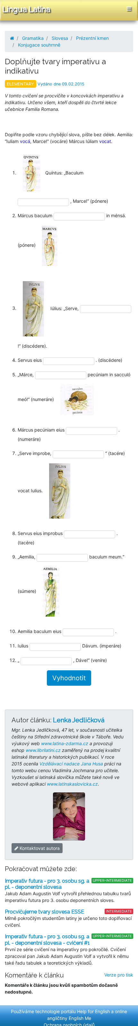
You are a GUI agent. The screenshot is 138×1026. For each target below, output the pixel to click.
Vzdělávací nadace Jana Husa (71, 763)
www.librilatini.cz (43, 750)
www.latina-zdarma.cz (64, 743)
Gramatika (33, 38)
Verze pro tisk (118, 974)
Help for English (93, 1011)
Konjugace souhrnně (39, 45)
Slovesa (60, 38)
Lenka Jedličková (78, 720)
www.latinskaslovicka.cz (72, 784)
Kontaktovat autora (39, 848)
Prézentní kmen (92, 38)
